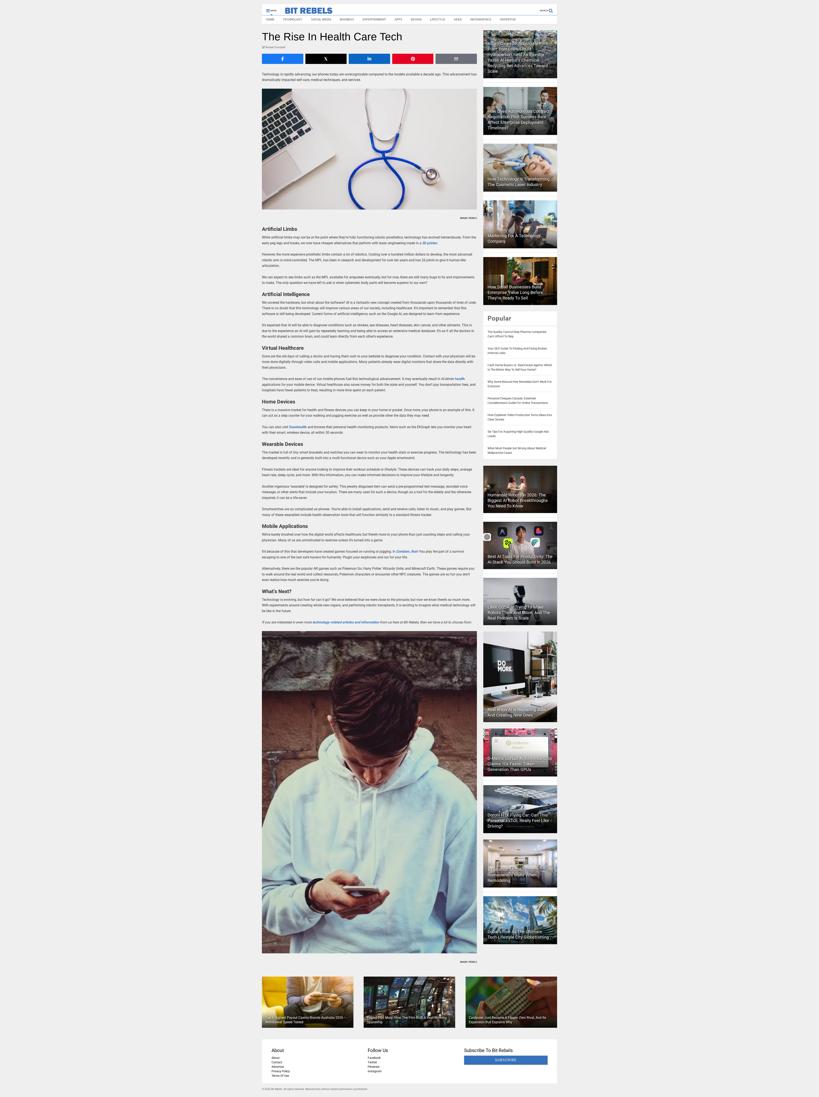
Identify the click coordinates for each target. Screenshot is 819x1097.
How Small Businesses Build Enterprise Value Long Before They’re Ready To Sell (515, 292)
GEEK (458, 19)
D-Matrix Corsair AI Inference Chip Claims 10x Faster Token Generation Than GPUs (520, 764)
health (460, 379)
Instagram (375, 1071)
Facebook (374, 1057)
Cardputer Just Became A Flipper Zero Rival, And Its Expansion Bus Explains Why (507, 1020)
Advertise (278, 1066)
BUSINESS (347, 19)
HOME (270, 19)
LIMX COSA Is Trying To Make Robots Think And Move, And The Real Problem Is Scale (519, 612)
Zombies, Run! (407, 551)
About (276, 1057)
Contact (277, 1062)
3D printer (429, 243)
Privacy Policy (281, 1071)
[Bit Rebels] (307, 12)
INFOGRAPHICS (480, 19)
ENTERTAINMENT (374, 19)
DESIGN (416, 19)
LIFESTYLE (437, 19)
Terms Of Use (280, 1075)
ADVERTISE (508, 19)
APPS (398, 19)
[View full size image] (369, 149)
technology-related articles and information (345, 622)
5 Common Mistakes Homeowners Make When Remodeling (512, 875)
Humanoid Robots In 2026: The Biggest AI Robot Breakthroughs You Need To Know (518, 500)
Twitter (372, 1062)
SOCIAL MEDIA (321, 19)
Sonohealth (298, 427)
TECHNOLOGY (292, 19)
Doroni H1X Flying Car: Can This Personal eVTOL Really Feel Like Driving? (518, 820)
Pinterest (374, 1066)
